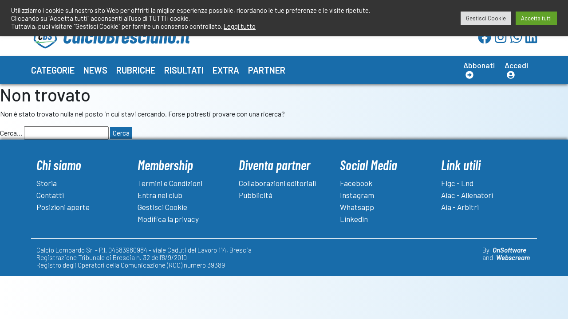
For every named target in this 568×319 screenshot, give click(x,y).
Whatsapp (357, 206)
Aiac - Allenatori (467, 195)
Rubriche (135, 70)
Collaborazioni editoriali (277, 183)
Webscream (513, 257)
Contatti (50, 195)
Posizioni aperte (63, 206)
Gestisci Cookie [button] (486, 18)
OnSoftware (509, 250)
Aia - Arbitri (460, 206)
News (95, 70)
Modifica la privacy (168, 218)
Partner (266, 70)
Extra (226, 70)
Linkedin (354, 218)
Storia (46, 183)
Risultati (184, 70)
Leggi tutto (240, 26)
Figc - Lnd (457, 183)
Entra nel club (160, 195)
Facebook (356, 183)
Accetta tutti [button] (536, 18)
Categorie (53, 70)
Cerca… (11, 132)
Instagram (357, 195)
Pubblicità (255, 195)
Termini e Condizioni (170, 183)
